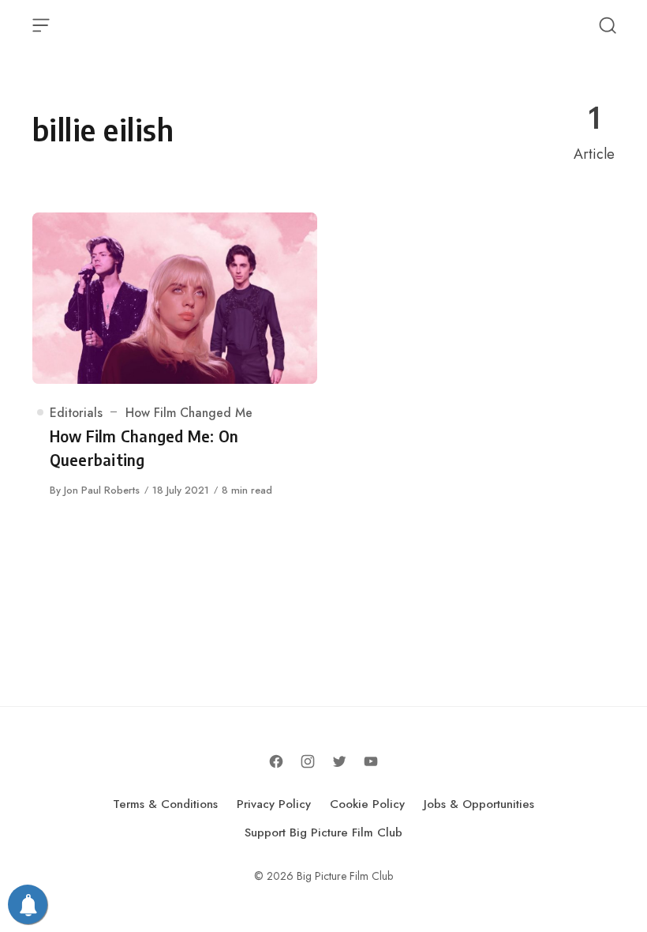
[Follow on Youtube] (371, 761)
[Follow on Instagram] (308, 761)
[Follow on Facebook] (276, 761)
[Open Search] (607, 25)
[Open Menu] (41, 25)
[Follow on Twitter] (339, 761)
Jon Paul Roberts (102, 490)
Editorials (76, 413)
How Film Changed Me (188, 413)
